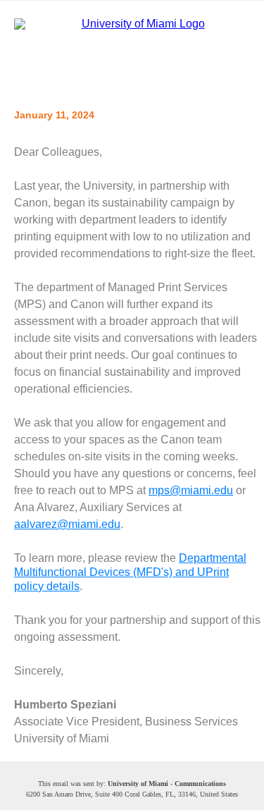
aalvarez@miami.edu (67, 524)
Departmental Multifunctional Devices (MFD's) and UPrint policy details (130, 572)
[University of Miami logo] (137, 49)
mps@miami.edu (191, 490)
